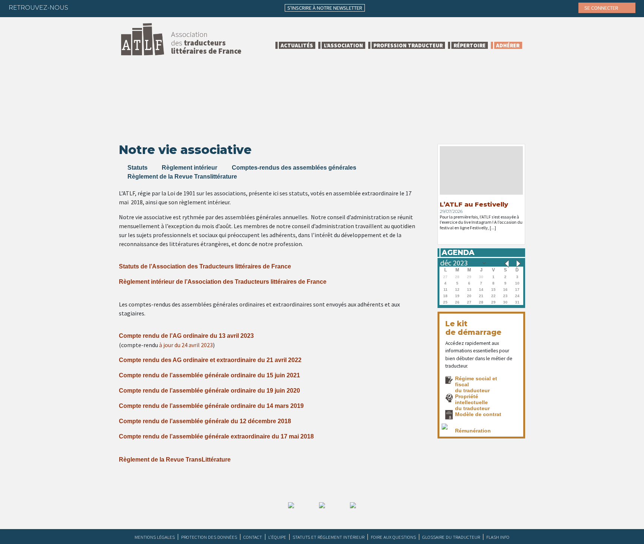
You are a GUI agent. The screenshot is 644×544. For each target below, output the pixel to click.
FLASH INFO (497, 537)
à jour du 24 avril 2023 (186, 345)
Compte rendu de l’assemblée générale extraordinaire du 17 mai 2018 (216, 436)
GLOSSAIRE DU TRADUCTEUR (451, 537)
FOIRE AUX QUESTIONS (393, 537)
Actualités (297, 45)
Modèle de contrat (478, 414)
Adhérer (508, 45)
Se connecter (601, 7)
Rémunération (473, 431)
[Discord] (153, 7)
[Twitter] (95, 7)
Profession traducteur (408, 45)
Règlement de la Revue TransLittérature (175, 459)
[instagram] (124, 7)
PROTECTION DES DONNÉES (209, 537)
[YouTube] (138, 7)
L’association (343, 45)
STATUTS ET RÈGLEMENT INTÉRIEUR (328, 537)
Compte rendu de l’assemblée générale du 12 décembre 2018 (205, 421)
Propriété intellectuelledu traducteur (472, 402)
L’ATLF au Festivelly (474, 204)
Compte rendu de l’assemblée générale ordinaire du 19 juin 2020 (209, 390)
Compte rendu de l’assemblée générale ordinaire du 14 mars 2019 (211, 406)
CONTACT (252, 537)
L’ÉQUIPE (277, 537)
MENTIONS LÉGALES (155, 537)
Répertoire (470, 45)
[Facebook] (80, 7)
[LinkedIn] (109, 7)
